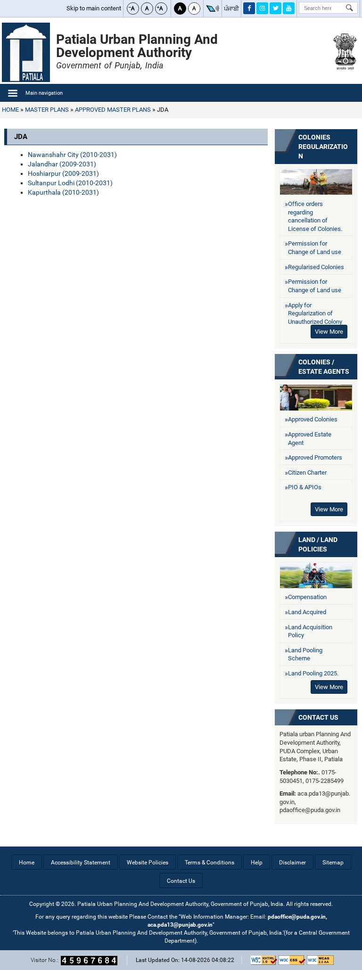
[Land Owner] (316, 575)
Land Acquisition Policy (310, 631)
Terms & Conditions (209, 862)
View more (329, 509)
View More (329, 331)
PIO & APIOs (304, 487)
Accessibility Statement (80, 862)
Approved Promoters (315, 457)
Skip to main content (93, 8)
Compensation (307, 596)
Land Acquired (307, 612)
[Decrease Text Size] (133, 8)
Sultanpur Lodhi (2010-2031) (70, 183)
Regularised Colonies (316, 267)
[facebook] (249, 8)
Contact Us (318, 717)
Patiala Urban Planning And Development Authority (137, 46)
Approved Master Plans (113, 109)
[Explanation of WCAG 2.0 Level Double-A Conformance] (320, 960)
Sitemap (333, 862)
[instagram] (262, 8)
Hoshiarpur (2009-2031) (63, 173)
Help (257, 862)
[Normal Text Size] (147, 8)
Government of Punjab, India (109, 65)
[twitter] (275, 8)
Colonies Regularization (323, 146)
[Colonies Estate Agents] (316, 397)
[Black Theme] (180, 8)
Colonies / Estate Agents (323, 366)
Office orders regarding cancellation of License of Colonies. (315, 216)
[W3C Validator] (292, 960)
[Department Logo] (26, 52)
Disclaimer (292, 862)
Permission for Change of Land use (314, 247)
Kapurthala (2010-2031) (63, 192)
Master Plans (47, 109)
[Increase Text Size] (161, 8)
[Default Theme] (194, 8)
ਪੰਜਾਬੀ (231, 8)
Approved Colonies (312, 419)
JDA (162, 109)
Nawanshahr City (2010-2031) (72, 154)
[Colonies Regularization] (316, 182)
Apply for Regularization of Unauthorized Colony (315, 313)
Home (10, 109)
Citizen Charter (307, 472)
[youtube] (289, 8)
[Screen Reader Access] (213, 8)
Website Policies (147, 862)
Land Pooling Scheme (305, 654)
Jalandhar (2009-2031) (62, 164)
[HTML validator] (263, 960)
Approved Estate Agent (309, 438)
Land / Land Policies (317, 544)
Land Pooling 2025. (313, 673)
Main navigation (44, 93)
